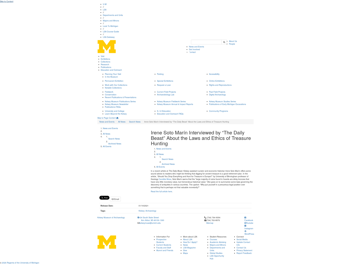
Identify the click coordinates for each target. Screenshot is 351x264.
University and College (114, 111)
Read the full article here (161, 191)
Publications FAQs (113, 106)
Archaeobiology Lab (165, 94)
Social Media (242, 239)
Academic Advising (218, 242)
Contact (192, 52)
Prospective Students (161, 240)
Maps (185, 253)
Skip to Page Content (106, 117)
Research (105, 64)
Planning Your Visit (113, 74)
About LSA (187, 239)
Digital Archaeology (217, 94)
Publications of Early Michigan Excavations (227, 104)
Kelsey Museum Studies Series (222, 101)
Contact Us (241, 247)
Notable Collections (113, 87)
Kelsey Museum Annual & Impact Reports (175, 104)
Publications (106, 67)
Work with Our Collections (116, 85)
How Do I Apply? (190, 242)
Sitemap (209, 223)
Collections (105, 61)
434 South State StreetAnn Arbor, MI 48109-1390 (151, 219)
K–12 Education (164, 111)
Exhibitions (105, 59)
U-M (105, 4)
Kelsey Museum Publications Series (120, 101)
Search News (135, 121)
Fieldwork (109, 91)
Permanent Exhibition (114, 80)
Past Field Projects (217, 91)
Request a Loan (164, 85)
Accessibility (214, 74)
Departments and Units (113, 15)
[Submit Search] (224, 42)
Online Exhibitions (217, 80)
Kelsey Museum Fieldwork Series (171, 101)
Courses (213, 239)
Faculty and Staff (163, 247)
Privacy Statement (244, 250)
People (232, 43)
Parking (160, 74)
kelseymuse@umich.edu (150, 223)
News (185, 244)
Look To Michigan (110, 26)
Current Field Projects (166, 91)
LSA (104, 9)
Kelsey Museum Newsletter (116, 104)
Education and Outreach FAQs (170, 113)
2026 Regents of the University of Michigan (20, 262)
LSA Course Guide (111, 31)
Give (185, 250)
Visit (102, 56)
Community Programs (218, 111)
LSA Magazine (189, 247)
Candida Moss (165, 179)
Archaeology (150, 210)
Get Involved (194, 49)
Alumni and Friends (164, 250)
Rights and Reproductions (220, 85)
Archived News (114, 143)
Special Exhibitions (165, 80)
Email (116, 199)
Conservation (110, 94)
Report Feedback (244, 253)
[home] (117, 117)
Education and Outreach (111, 70)
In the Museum (111, 76)
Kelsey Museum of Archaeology (111, 217)
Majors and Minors (111, 20)
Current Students (163, 244)
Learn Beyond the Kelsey (116, 113)
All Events (107, 146)
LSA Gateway (109, 37)
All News (121, 121)
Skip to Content (6, 1)
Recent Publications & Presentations (120, 97)
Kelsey (141, 210)
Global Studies (216, 253)
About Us (233, 41)
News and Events (196, 46)
